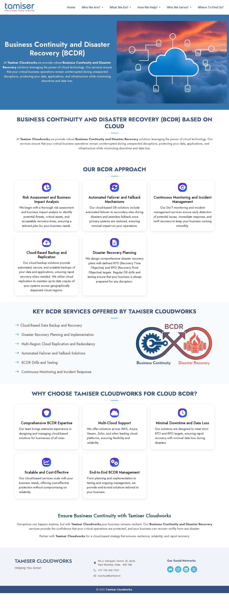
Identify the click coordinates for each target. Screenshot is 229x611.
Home (71, 7)
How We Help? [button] (148, 7)
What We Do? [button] (119, 7)
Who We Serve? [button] (178, 7)
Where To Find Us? (211, 7)
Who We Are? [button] (91, 7)
